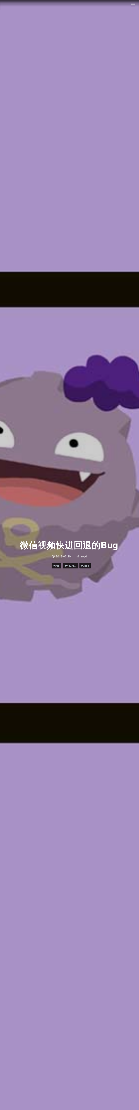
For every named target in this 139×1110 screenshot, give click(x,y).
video (86, 565)
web (57, 565)
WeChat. (71, 565)
